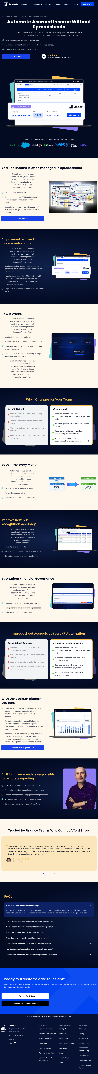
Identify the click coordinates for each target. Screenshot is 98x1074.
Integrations (36, 4)
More (58, 4)
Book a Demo (87, 4)
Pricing (66, 4)
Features (24, 4)
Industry (48, 4)
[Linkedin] (10, 1042)
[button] (43, 873)
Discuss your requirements (23, 748)
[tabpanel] (23, 369)
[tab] (49, 904)
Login (76, 4)
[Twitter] (15, 1042)
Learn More (23, 218)
